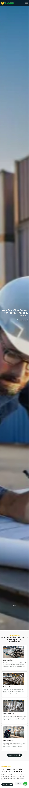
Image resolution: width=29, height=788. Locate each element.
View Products (22, 320)
